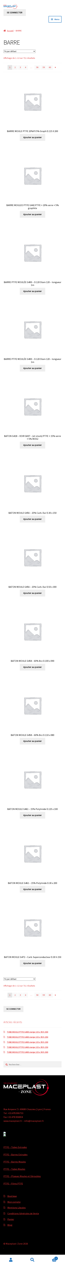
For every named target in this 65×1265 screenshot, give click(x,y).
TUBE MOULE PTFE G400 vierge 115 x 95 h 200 (27, 1042)
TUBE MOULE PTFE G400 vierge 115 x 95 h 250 (27, 1037)
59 (44, 67)
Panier (10, 1219)
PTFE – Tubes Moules (14, 1169)
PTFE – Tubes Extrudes (15, 1147)
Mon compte (14, 1201)
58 (37, 67)
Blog (9, 1224)
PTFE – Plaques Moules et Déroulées (22, 1176)
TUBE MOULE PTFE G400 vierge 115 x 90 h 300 (27, 1052)
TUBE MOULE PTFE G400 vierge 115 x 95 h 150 (27, 1047)
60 (50, 67)
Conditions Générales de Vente (23, 1213)
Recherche (32, 1260)
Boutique (12, 1196)
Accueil (10, 30)
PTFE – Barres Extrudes (15, 1154)
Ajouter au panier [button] (32, 137)
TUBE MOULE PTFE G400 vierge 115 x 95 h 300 (27, 1032)
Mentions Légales (16, 1207)
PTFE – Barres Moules (14, 1161)
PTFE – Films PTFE (13, 1183)
